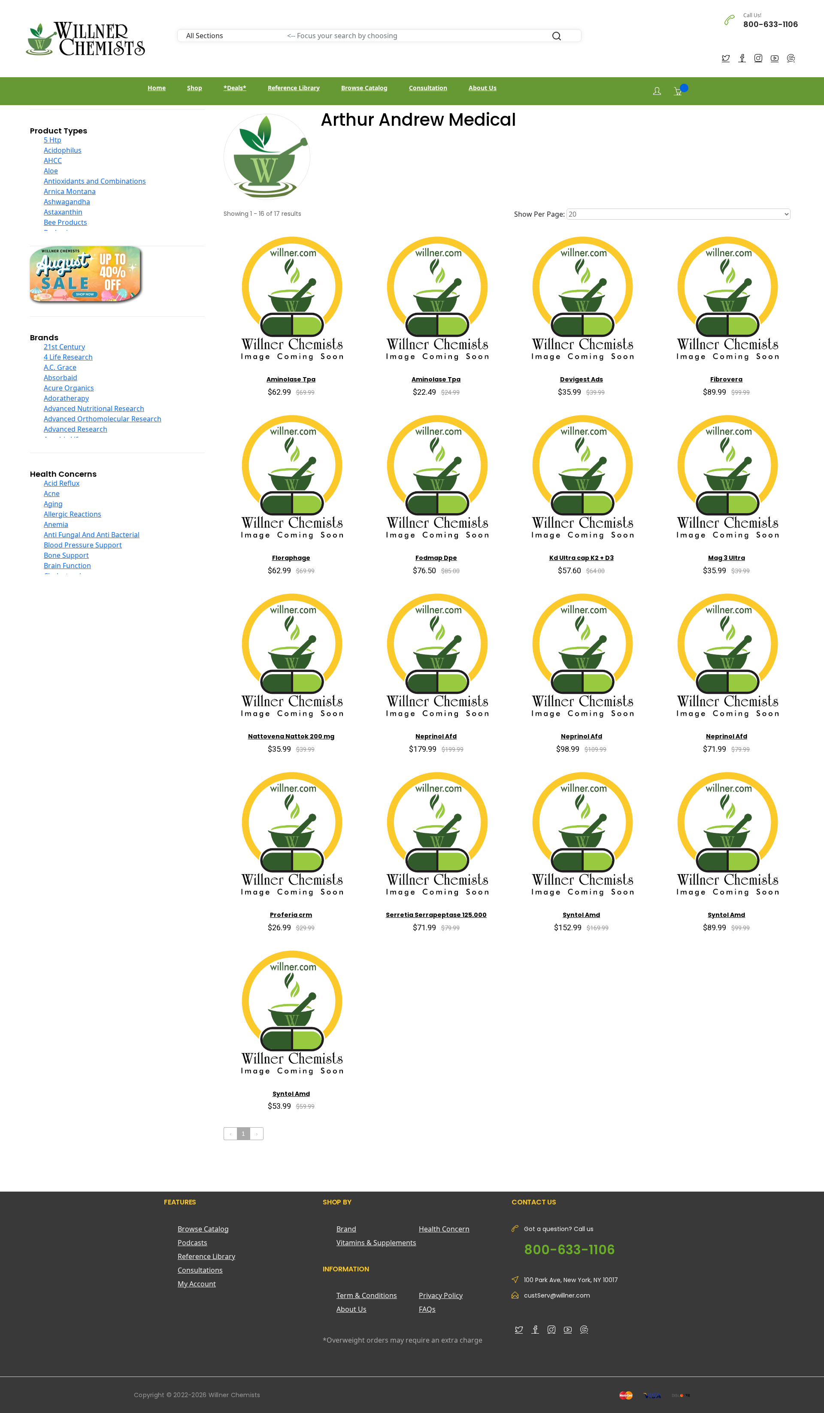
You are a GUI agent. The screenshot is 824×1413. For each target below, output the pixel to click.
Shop (194, 88)
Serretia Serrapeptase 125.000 (436, 915)
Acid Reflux (61, 483)
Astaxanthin (63, 212)
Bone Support (66, 555)
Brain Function (67, 565)
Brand (346, 1229)
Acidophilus (63, 150)
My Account (197, 1284)
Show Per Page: (539, 214)
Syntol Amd (581, 915)
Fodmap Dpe (436, 558)
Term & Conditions (366, 1295)
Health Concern (444, 1229)
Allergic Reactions (72, 514)
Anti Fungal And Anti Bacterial (91, 534)
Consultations (200, 1270)
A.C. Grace (60, 367)
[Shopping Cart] (678, 91)
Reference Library (294, 88)
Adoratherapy (66, 398)
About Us (483, 88)
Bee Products (65, 222)
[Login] (657, 91)
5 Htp (52, 140)
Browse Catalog (364, 88)
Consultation (428, 88)
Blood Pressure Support (83, 545)
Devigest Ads (581, 379)
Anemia (56, 524)
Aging (53, 503)
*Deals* (235, 88)
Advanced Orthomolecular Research (102, 419)
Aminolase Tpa (291, 379)
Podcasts (192, 1242)
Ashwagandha (67, 201)
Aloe (51, 170)
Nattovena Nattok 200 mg (291, 736)
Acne (52, 493)
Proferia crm (291, 915)
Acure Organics (69, 388)
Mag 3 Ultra (726, 558)
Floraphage (291, 558)
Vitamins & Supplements (376, 1242)
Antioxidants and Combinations (95, 181)
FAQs (427, 1309)
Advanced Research (75, 429)
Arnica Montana (70, 191)
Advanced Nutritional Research (94, 408)
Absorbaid (60, 377)
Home (157, 88)
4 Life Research (68, 357)
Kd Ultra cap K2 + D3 (581, 558)
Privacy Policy (441, 1295)
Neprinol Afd (436, 736)
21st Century (64, 346)
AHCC (53, 160)
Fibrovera (726, 379)
